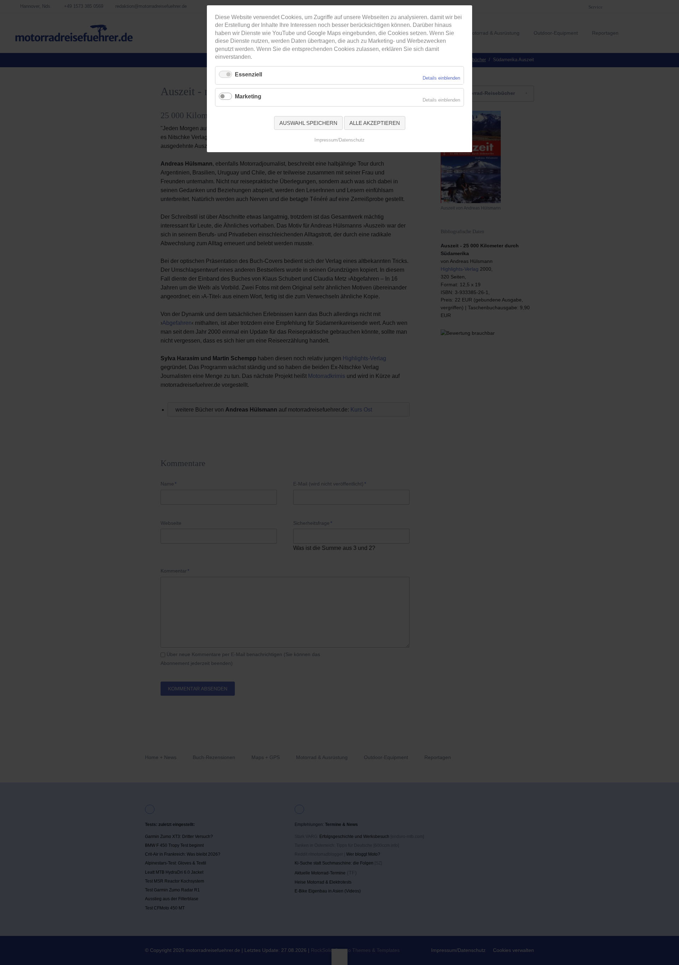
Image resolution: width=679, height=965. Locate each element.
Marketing (248, 96)
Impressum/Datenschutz (339, 140)
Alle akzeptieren (374, 123)
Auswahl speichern (308, 123)
